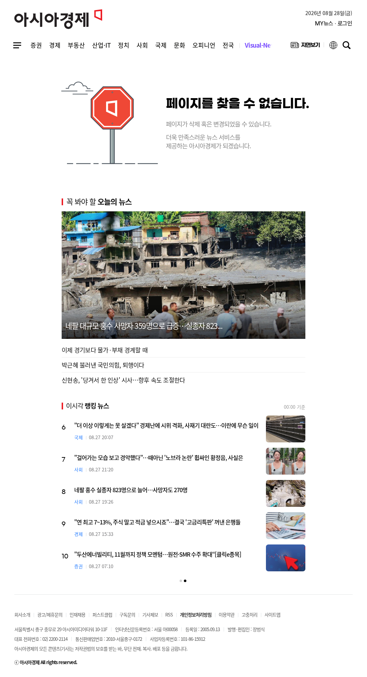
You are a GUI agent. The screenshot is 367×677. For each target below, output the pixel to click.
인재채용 (77, 614)
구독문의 (127, 614)
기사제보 (150, 614)
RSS (169, 614)
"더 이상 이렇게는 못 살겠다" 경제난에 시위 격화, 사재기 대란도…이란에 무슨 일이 (166, 425)
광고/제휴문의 (49, 614)
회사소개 (22, 614)
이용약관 (226, 614)
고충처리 (249, 614)
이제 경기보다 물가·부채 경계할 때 (105, 349)
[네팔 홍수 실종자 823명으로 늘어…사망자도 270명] (285, 493)
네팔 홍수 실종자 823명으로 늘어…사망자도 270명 (130, 489)
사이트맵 (272, 614)
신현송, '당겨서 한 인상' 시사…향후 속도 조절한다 (123, 379)
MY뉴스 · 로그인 (333, 23)
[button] (181, 581)
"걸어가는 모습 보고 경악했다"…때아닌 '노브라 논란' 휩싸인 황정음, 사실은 (158, 457)
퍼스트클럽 (102, 614)
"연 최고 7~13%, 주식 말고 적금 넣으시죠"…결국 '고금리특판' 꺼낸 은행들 (157, 522)
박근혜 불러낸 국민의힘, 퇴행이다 (103, 364)
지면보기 (305, 46)
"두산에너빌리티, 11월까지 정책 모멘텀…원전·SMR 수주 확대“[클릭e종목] (157, 554)
